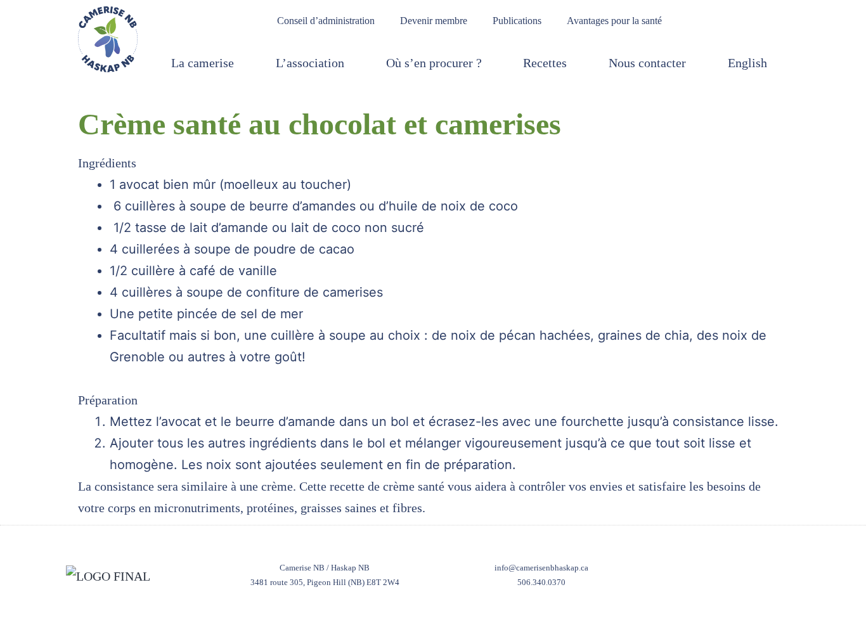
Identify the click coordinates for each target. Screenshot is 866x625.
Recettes (545, 63)
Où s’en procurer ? (434, 63)
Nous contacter (647, 63)
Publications (517, 20)
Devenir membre (433, 20)
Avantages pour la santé (614, 20)
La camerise (202, 63)
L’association (310, 63)
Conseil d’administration (326, 20)
